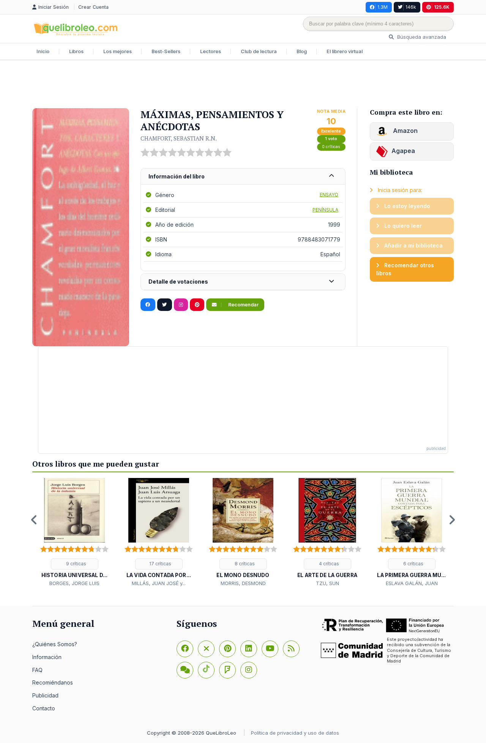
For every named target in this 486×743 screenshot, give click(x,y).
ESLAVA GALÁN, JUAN (412, 583)
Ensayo (329, 194)
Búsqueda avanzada (421, 37)
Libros (76, 51)
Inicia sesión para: (399, 190)
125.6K (442, 7)
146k (411, 7)
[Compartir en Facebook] (147, 304)
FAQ (37, 670)
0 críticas (331, 146)
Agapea (403, 151)
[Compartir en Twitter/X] (164, 304)
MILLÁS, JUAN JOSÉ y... (159, 583)
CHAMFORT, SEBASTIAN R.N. (178, 138)
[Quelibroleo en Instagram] (181, 304)
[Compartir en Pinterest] (197, 304)
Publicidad (45, 695)
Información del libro (176, 176)
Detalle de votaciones (178, 281)
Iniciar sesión (54, 7)
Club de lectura (259, 51)
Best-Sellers (165, 51)
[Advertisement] (243, 85)
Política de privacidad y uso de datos (295, 733)
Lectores (210, 51)
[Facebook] (185, 648)
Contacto (43, 708)
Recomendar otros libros (405, 269)
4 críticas (328, 563)
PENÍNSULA (325, 210)
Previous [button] (34, 519)
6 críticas (412, 563)
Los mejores (117, 51)
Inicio (42, 51)
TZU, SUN (327, 583)
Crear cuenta (93, 7)
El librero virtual (345, 51)
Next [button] (452, 519)
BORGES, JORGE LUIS (74, 583)
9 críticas (75, 563)
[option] (74, 532)
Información (47, 657)
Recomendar (243, 305)
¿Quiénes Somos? (54, 644)
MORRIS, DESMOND (243, 583)
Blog (302, 51)
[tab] (243, 177)
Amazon (404, 130)
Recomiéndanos (52, 682)
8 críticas (244, 563)
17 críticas (159, 563)
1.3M (382, 7)
